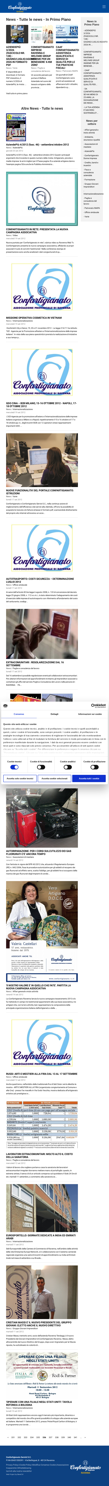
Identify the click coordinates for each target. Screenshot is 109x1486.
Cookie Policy (25, 1465)
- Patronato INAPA (92, 208)
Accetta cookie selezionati (54, 778)
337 (50, 1437)
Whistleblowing (24, 1468)
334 (31, 1437)
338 (56, 1437)
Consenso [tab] (19, 714)
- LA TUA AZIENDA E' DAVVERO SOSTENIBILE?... (92, 110)
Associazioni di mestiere (23, 857)
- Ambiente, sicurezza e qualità (92, 138)
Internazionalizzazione (23, 321)
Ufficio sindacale (20, 585)
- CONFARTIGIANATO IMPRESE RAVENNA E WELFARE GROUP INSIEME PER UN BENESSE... (92, 57)
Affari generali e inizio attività (25, 991)
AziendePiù (18, 147)
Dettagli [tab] (54, 714)
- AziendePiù (89, 151)
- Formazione (89, 179)
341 (75, 1437)
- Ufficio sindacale (91, 212)
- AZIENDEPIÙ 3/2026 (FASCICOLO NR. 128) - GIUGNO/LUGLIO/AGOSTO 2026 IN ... (92, 37)
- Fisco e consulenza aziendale (89, 172)
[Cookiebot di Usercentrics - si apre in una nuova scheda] (93, 706)
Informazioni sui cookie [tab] (90, 714)
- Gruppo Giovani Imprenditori (91, 185)
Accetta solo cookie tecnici (20, 778)
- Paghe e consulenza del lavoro (90, 201)
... (81, 1437)
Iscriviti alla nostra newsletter (19, 1471)
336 (44, 1437)
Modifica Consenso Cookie (44, 1465)
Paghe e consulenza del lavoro (26, 668)
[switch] (41, 767)
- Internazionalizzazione (92, 192)
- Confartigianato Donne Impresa (91, 156)
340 (69, 1437)
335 (38, 1437)
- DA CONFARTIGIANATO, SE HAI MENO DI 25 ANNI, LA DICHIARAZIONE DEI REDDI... (92, 96)
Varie (15, 496)
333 (25, 1437)
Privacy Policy (12, 1465)
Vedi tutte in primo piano (17, 93)
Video (15, 235)
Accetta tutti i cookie (89, 778)
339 (63, 1437)
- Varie (86, 216)
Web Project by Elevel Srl (14, 1474)
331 (13, 1437)
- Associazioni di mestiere (91, 145)
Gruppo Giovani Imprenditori (25, 1328)
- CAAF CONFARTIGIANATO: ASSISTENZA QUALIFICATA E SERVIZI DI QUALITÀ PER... (92, 77)
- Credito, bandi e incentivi (91, 164)
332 (19, 1437)
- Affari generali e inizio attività (91, 131)
